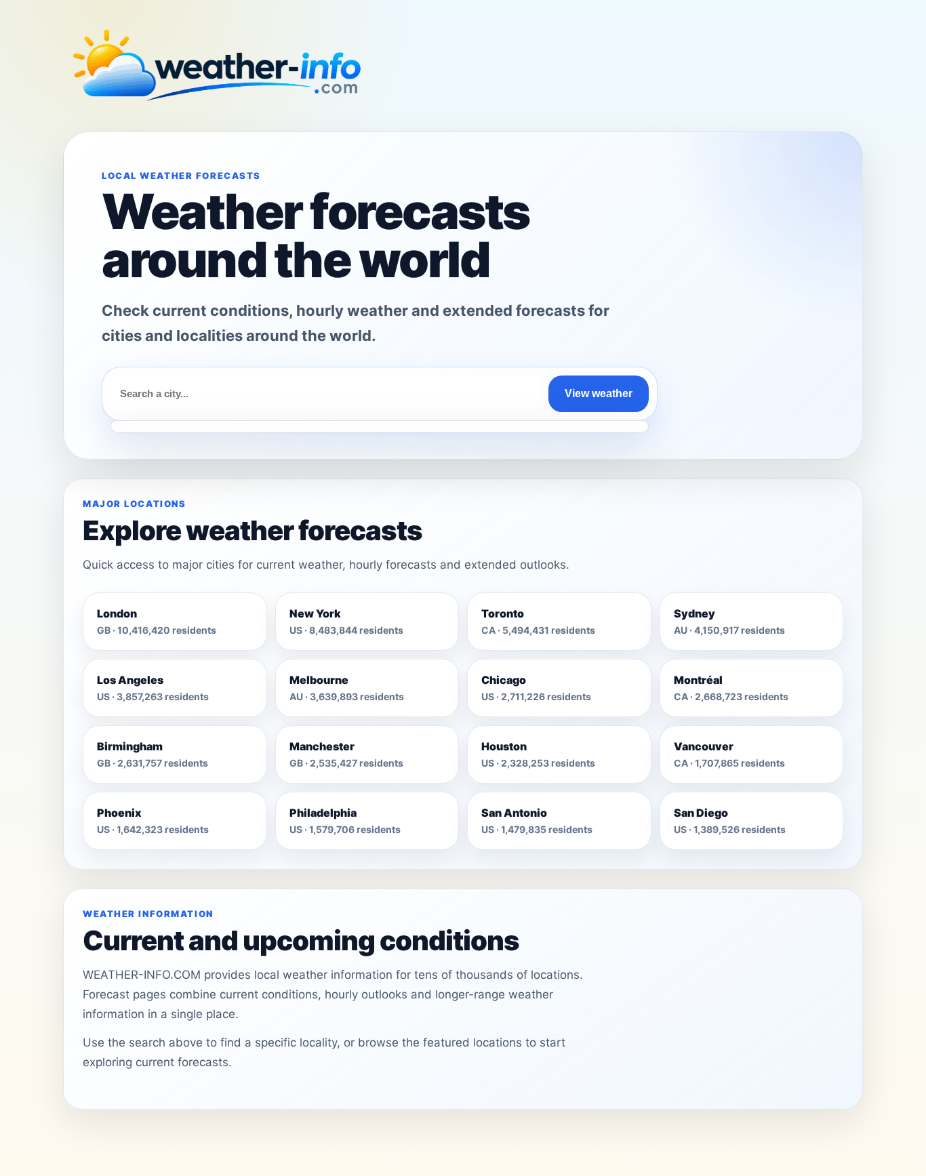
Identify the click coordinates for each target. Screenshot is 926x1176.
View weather (598, 393)
